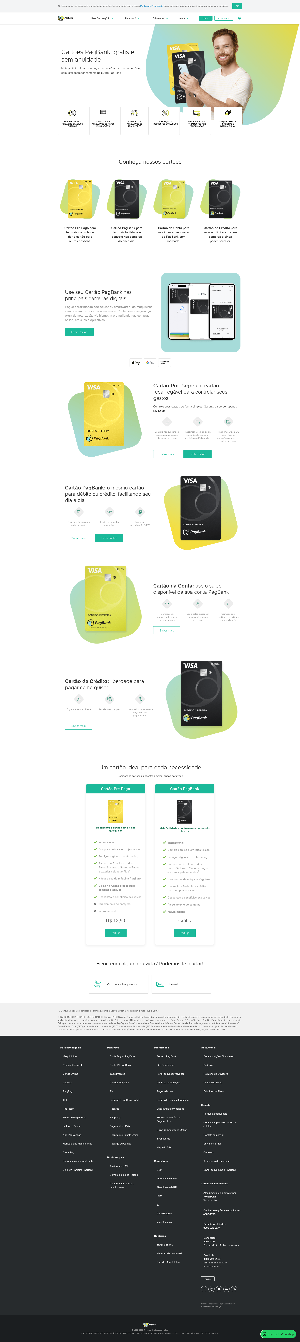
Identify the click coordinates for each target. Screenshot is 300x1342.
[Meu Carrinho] (239, 18)
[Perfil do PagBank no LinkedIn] (227, 1289)
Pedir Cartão (79, 332)
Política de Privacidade (151, 6)
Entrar (206, 18)
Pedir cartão (197, 454)
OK (237, 6)
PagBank (72, 18)
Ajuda (208, 1278)
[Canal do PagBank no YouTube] (219, 1289)
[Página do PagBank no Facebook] (204, 1289)
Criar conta (223, 18)
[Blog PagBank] (234, 1289)
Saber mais (167, 454)
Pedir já (115, 933)
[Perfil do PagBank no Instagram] (212, 1289)
